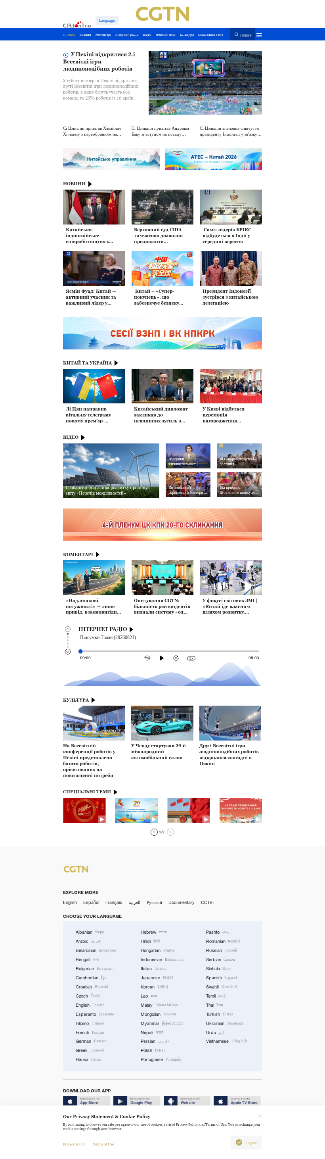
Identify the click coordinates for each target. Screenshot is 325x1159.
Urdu (215, 1032)
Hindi (150, 941)
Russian (221, 950)
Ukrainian (225, 1023)
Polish (153, 1050)
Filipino (90, 1023)
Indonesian (162, 959)
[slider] (80, 651)
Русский (154, 902)
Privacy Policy (74, 1144)
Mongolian (158, 1014)
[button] (154, 832)
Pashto (218, 932)
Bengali (87, 959)
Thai (215, 1005)
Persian (155, 1041)
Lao (149, 996)
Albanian (90, 932)
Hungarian (158, 950)
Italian (153, 968)
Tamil (216, 996)
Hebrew (154, 932)
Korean (154, 987)
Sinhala (218, 968)
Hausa (88, 1059)
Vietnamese (227, 1041)
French (90, 1032)
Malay (159, 1005)
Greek (90, 1050)
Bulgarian (94, 968)
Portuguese (161, 1059)
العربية (134, 902)
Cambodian (91, 978)
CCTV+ (208, 902)
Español (91, 902)
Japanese (157, 978)
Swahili (221, 987)
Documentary (181, 902)
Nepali (152, 1032)
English (70, 902)
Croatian (92, 987)
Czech (88, 996)
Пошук (245, 35)
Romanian (223, 941)
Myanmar (162, 1023)
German (91, 1041)
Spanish (221, 978)
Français (113, 902)
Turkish (219, 1014)
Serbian (220, 959)
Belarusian (96, 950)
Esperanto (95, 1014)
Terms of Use (103, 1144)
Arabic (88, 941)
